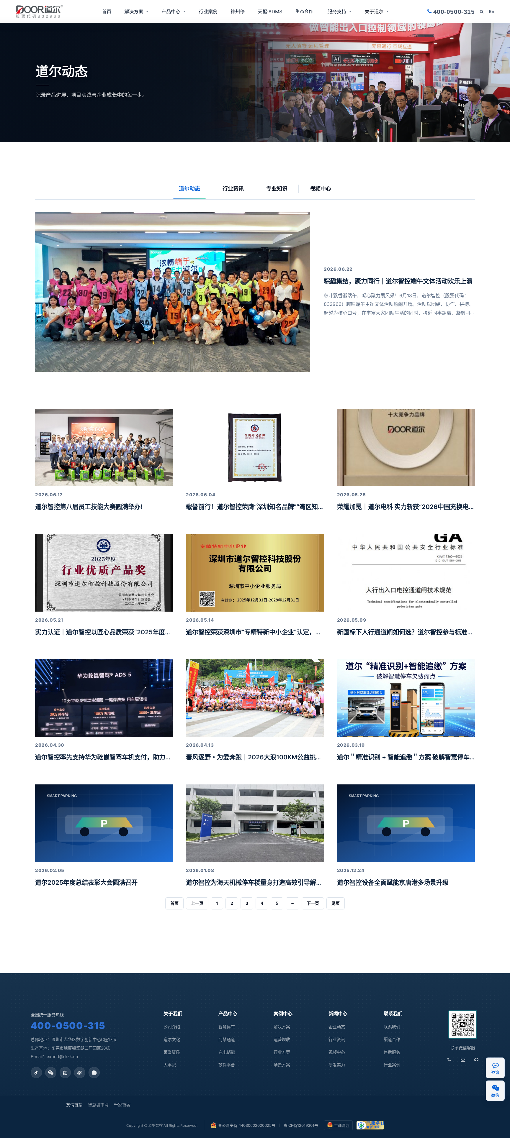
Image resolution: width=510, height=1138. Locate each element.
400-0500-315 (68, 1025)
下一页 (313, 903)
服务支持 (336, 11)
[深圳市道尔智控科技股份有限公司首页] (39, 11)
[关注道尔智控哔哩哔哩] (94, 1072)
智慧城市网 (98, 1104)
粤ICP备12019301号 (301, 1125)
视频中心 (320, 188)
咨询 (495, 1072)
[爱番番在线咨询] (495, 1065)
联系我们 (392, 1026)
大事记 (170, 1064)
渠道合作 (305, 11)
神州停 (238, 11)
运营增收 (282, 1039)
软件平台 (226, 1064)
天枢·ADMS (270, 11)
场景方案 (282, 1064)
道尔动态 (189, 188)
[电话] (449, 1059)
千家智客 (122, 1104)
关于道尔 (373, 11)
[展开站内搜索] (482, 11)
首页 (106, 11)
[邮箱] (462, 1059)
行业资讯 (233, 188)
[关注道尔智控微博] (79, 1072)
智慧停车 (226, 1026)
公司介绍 (172, 1026)
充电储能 (226, 1052)
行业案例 (208, 11)
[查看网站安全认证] (370, 1125)
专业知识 (276, 188)
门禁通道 (226, 1039)
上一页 (197, 903)
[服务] (476, 1059)
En (491, 11)
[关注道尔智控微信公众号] (50, 1072)
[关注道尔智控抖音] (36, 1072)
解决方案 (133, 11)
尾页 (335, 903)
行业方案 (282, 1052)
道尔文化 (172, 1039)
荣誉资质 (172, 1052)
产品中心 (170, 11)
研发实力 (336, 1064)
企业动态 (336, 1026)
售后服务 (392, 1052)
